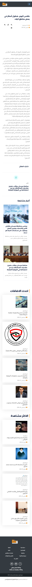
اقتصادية (23, 550)
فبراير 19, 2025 (22, 469)
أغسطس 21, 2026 (21, 317)
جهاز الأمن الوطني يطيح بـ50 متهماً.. (16, 351)
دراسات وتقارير (9, 553)
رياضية (23, 553)
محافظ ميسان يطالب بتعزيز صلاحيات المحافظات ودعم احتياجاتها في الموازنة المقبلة (18, 188)
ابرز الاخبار (25, 311)
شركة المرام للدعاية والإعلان (11, 579)
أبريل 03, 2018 (23, 442)
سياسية (25, 435)
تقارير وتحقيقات (9, 555)
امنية (9, 547)
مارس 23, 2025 (22, 496)
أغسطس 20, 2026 (21, 407)
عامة (9, 550)
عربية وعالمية (22, 555)
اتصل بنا (16, 558)
